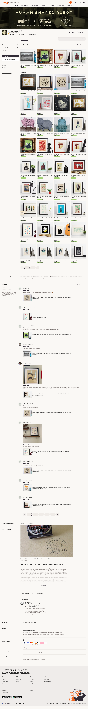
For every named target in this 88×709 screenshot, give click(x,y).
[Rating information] (8, 34)
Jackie (24, 403)
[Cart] (84, 2)
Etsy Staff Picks (24, 5)
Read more (43, 585)
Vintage (52, 5)
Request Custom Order (11, 56)
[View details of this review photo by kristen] (32, 433)
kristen (24, 422)
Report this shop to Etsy (7, 73)
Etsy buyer (25, 307)
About (16, 39)
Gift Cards (70, 5)
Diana (24, 363)
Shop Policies (24, 39)
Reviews (10, 39)
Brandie (24, 288)
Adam (24, 480)
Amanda (24, 461)
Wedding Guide (60, 5)
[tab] (10, 44)
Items (3, 39)
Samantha (25, 325)
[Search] (70, 2)
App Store (6, 697)
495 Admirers (4, 67)
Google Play (17, 697)
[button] (72, 32)
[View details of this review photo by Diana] (32, 374)
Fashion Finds (45, 5)
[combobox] (38, 2)
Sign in (76, 2)
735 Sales (4, 65)
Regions (84, 703)
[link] (22, 267)
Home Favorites (34, 5)
